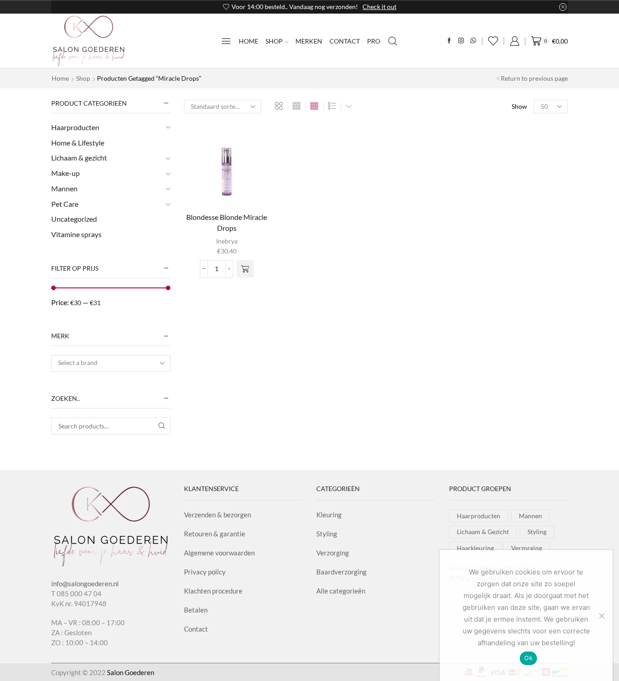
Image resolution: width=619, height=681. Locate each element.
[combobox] (110, 363)
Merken (308, 41)
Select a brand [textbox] (77, 362)
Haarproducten (75, 127)
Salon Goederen (130, 672)
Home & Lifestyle (77, 142)
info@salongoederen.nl (85, 583)
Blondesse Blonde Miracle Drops (226, 222)
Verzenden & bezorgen (217, 515)
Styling (326, 534)
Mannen (64, 188)
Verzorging (332, 553)
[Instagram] (461, 41)
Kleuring (329, 515)
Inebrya (226, 241)
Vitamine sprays (76, 234)
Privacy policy (205, 572)
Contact (344, 41)
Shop (274, 41)
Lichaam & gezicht (79, 157)
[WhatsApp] (473, 41)
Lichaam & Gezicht (483, 531)
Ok (528, 658)
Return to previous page (534, 78)
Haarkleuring (475, 548)
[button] (245, 268)
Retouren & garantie (214, 534)
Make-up (65, 173)
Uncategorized (74, 218)
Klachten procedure (213, 591)
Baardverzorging (341, 572)
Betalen (196, 610)
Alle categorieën (340, 591)
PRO (373, 41)
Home (248, 41)
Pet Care (64, 203)
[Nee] (601, 615)
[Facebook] (449, 41)
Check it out (81, 6)
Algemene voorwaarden (219, 553)
